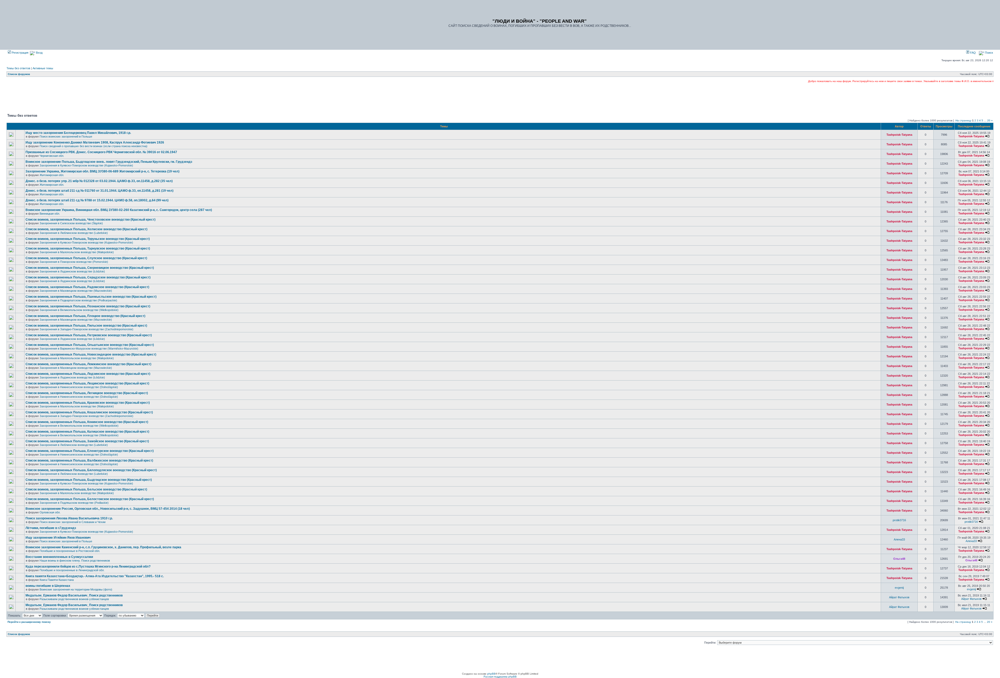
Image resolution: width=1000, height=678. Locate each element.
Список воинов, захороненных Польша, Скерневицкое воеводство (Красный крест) (90, 268)
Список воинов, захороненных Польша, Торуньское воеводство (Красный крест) (88, 239)
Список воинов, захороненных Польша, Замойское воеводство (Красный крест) (87, 441)
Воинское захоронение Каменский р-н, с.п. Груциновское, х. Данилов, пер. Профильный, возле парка (103, 547)
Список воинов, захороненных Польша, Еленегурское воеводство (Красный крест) (90, 451)
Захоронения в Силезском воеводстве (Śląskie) (71, 223)
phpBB (491, 673)
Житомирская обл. (52, 175)
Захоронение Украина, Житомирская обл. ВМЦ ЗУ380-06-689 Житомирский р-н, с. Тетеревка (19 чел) (102, 171)
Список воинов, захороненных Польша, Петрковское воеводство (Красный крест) (89, 335)
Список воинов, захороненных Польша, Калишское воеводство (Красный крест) (87, 431)
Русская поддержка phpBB (500, 676)
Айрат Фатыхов (899, 597)
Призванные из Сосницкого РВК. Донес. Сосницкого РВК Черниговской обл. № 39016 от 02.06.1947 (101, 152)
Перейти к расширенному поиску (29, 621)
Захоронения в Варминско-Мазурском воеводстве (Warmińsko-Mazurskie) (89, 348)
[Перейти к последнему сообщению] (987, 136)
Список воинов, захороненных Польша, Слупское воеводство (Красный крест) (86, 258)
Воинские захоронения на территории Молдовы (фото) (76, 589)
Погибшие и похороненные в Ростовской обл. (70, 550)
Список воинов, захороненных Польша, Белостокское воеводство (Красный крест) (90, 499)
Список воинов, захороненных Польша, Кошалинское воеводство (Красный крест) (89, 412)
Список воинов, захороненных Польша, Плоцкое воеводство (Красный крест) (85, 316)
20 (988, 120)
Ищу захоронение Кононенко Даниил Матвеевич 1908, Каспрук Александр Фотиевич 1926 (95, 142)
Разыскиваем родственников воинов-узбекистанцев (74, 599)
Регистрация (19, 52)
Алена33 (899, 539)
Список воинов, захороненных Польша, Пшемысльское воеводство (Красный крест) (91, 296)
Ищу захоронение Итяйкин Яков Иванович (58, 537)
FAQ (972, 52)
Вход (38, 52)
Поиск (988, 52)
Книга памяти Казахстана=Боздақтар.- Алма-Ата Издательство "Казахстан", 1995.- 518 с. (95, 576)
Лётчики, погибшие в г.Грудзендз (51, 528)
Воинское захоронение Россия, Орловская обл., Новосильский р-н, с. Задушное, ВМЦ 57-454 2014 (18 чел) (108, 509)
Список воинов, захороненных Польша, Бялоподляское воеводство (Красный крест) (91, 470)
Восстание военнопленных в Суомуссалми (59, 557)
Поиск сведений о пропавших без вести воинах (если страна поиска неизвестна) (93, 146)
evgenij (899, 587)
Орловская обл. (50, 512)
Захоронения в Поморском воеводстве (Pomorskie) (74, 261)
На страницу (963, 120)
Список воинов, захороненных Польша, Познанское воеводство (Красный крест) (88, 306)
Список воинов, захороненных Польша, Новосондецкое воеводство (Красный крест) (91, 354)
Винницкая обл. (50, 213)
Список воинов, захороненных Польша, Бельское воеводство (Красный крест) (86, 489)
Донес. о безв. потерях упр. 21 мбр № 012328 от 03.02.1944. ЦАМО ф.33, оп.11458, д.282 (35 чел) (99, 181)
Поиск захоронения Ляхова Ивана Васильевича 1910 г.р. (69, 518)
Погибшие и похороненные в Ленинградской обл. (72, 570)
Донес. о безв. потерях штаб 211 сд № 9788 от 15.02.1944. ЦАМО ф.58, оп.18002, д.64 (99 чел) (97, 200)
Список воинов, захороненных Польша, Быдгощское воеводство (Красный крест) (89, 480)
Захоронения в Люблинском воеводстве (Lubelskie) (74, 232)
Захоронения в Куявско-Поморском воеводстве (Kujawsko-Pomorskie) (86, 165)
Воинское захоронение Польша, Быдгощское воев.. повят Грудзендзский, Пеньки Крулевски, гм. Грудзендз (109, 162)
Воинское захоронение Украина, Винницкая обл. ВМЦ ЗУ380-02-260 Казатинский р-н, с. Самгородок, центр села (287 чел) (119, 210)
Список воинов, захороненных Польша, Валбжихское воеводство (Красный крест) (89, 460)
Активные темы (43, 68)
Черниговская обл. (52, 155)
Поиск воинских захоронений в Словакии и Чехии (72, 522)
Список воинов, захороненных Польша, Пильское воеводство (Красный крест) (86, 325)
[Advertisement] (500, 97)
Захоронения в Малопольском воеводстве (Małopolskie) (77, 252)
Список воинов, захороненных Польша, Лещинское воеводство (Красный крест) (87, 383)
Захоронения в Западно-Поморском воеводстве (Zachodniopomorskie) (86, 329)
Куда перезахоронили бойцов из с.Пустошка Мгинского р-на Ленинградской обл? (88, 566)
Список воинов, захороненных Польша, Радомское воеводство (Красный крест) (87, 287)
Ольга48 (899, 558)
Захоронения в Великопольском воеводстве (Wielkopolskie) (79, 310)
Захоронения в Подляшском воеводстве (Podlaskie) (74, 502)
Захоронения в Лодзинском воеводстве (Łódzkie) (72, 271)
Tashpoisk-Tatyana (899, 134)
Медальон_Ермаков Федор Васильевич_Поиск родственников (74, 595)
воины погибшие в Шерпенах (48, 586)
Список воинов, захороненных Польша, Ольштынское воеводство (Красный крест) (90, 345)
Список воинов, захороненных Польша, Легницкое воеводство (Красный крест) (87, 393)
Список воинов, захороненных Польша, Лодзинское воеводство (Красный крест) (88, 374)
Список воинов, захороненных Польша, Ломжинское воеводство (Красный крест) (88, 364)
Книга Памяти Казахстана (57, 579)
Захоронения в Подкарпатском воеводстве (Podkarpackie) (78, 300)
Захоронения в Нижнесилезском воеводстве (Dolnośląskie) (79, 387)
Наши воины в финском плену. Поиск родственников (75, 560)
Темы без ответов (18, 68)
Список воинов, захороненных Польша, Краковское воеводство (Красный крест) (88, 403)
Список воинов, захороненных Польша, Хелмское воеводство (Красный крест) (86, 229)
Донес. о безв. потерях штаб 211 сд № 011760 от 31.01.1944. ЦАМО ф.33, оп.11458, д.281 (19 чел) (99, 190)
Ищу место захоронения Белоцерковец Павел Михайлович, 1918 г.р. (78, 133)
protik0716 (899, 520)
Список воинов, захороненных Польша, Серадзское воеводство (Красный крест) (88, 277)
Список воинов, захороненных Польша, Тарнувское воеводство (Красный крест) (88, 248)
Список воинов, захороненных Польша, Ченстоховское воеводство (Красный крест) (90, 219)
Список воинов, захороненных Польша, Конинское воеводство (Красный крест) (87, 422)
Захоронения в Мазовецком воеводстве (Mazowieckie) (76, 290)
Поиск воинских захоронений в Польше (66, 136)
